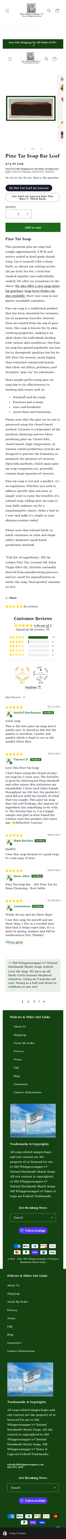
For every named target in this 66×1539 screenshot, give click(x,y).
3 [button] (34, 1001)
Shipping (20, 1035)
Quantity (11, 206)
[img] (14, 707)
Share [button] (13, 597)
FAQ (16, 1067)
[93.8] (40, 673)
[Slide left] (25, 149)
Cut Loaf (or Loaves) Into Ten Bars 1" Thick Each (32, 197)
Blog (17, 1076)
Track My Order (24, 1043)
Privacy (19, 1051)
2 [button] (28, 1001)
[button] (7, 11)
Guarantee (21, 1084)
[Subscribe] (52, 1217)
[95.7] (22, 673)
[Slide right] (41, 149)
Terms (18, 1059)
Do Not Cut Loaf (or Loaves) (28, 188)
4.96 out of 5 (43, 625)
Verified (30, 687)
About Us (20, 1026)
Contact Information (27, 1092)
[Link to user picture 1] (14, 948)
